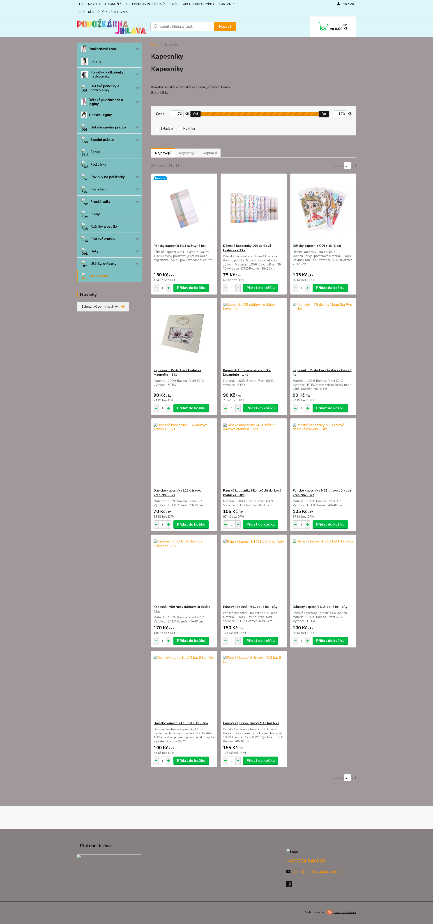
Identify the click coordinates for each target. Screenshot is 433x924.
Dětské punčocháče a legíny (106, 102)
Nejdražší (210, 153)
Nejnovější (163, 153)
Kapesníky (99, 276)
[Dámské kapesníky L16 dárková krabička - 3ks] (184, 453)
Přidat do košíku (191, 287)
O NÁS (173, 4)
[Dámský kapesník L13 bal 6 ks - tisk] (184, 686)
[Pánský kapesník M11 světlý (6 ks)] (184, 208)
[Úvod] (112, 26)
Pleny (95, 214)
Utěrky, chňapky (103, 263)
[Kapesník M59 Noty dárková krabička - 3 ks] (184, 569)
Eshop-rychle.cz (345, 912)
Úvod (154, 45)
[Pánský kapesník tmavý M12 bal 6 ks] (253, 686)
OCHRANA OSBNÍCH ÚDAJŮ (145, 4)
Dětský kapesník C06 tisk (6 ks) (317, 246)
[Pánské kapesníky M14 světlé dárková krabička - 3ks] (253, 453)
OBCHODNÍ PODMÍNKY (198, 4)
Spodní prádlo (102, 139)
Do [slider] (323, 113)
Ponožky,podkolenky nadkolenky (107, 74)
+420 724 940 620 (305, 861)
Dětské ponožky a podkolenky (104, 88)
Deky (94, 251)
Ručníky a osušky (104, 226)
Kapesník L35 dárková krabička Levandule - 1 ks (247, 372)
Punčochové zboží (103, 49)
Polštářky (98, 164)
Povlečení (98, 189)
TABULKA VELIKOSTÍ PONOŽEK (100, 4)
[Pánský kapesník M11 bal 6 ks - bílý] (253, 569)
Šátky (95, 152)
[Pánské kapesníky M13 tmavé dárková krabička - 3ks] (323, 453)
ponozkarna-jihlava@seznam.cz (316, 871)
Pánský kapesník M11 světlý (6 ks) (180, 246)
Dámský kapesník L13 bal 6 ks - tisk (181, 723)
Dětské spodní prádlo (108, 127)
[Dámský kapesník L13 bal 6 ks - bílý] (323, 569)
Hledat (225, 26)
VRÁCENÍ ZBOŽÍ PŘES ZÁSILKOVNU (102, 12)
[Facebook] (291, 885)
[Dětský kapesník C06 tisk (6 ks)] (323, 208)
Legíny (95, 61)
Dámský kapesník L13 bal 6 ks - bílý (320, 607)
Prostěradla (100, 201)
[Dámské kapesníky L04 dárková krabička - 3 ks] (253, 208)
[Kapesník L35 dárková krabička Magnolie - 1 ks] (184, 333)
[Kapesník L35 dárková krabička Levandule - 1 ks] (253, 333)
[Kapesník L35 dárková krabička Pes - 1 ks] (323, 333)
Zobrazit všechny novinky (99, 306)
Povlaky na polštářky (107, 177)
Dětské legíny (100, 115)
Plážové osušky (102, 239)
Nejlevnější (187, 153)
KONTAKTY (227, 4)
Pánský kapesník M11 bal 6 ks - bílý (250, 607)
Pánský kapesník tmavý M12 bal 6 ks (251, 723)
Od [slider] (195, 113)
